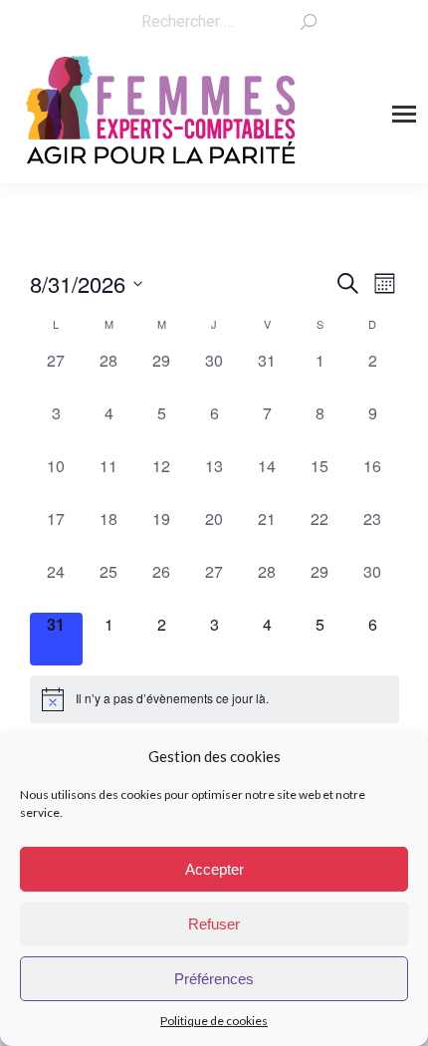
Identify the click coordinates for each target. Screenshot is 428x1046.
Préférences (214, 978)
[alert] (214, 699)
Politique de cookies (214, 1020)
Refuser (214, 923)
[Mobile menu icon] (404, 114)
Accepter (214, 869)
